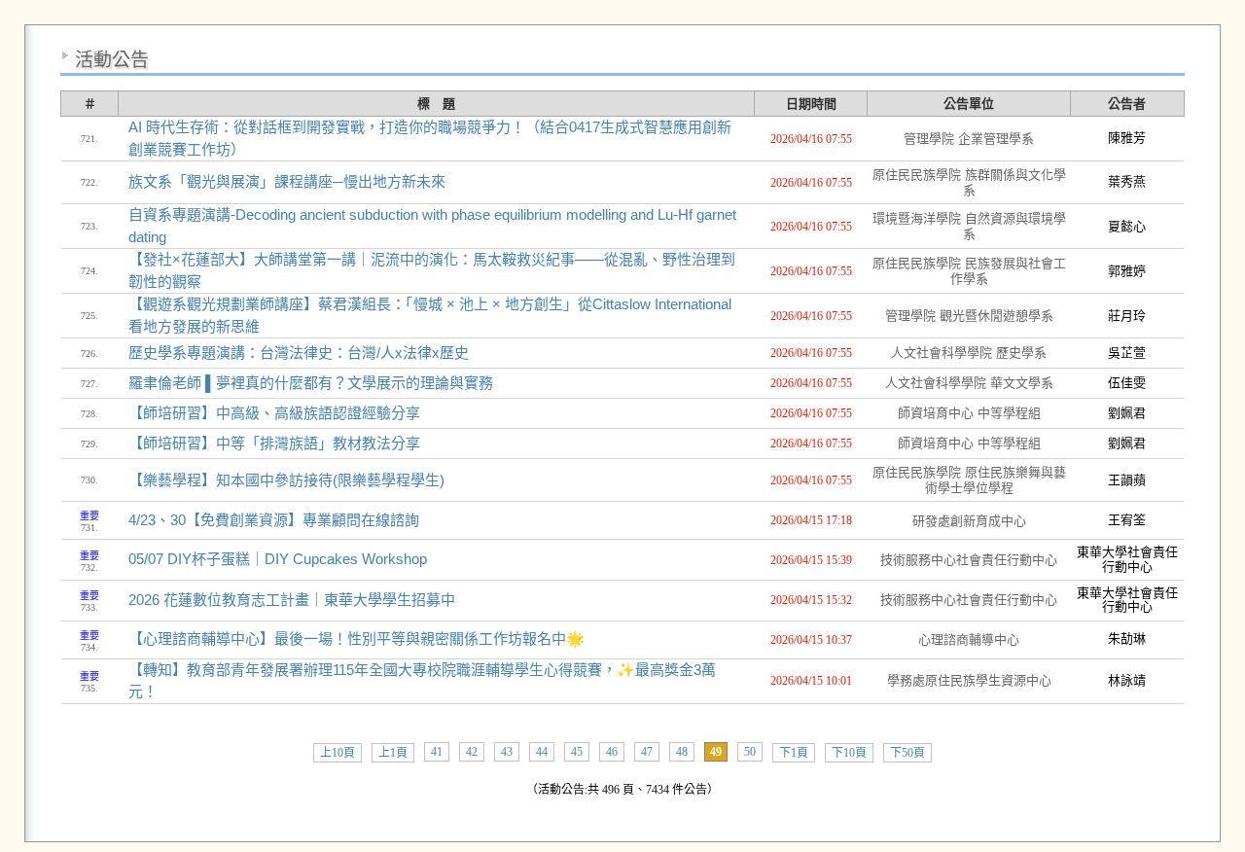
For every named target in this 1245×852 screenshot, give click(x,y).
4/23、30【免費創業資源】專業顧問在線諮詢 (273, 520)
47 (647, 752)
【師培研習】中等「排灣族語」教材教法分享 (274, 443)
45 (577, 752)
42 (472, 752)
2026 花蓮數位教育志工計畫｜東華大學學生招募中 (291, 599)
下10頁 (849, 753)
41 (437, 752)
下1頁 (793, 753)
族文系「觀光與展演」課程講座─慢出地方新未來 (286, 181)
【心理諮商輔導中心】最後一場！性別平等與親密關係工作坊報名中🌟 (356, 638)
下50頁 (907, 753)
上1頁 (393, 753)
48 (682, 752)
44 (542, 752)
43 (507, 752)
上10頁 (337, 753)
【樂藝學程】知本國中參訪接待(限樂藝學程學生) (286, 480)
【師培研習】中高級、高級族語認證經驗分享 (274, 413)
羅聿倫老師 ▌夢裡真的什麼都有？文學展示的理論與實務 (310, 382)
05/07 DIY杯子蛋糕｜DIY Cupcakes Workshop (277, 558)
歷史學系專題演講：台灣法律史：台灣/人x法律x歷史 (298, 352)
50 (750, 752)
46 (612, 752)
